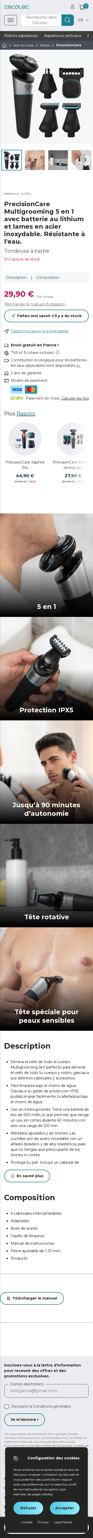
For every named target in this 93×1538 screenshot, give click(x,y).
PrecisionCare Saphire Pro (25, 465)
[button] (85, 160)
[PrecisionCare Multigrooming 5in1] (73, 439)
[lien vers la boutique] (16, 7)
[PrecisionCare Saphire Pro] (25, 439)
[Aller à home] (4, 45)
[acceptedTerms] (6, 1406)
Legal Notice (63, 1522)
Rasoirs (26, 413)
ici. (78, 365)
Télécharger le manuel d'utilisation (34, 304)
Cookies (26, 1522)
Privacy (43, 1522)
